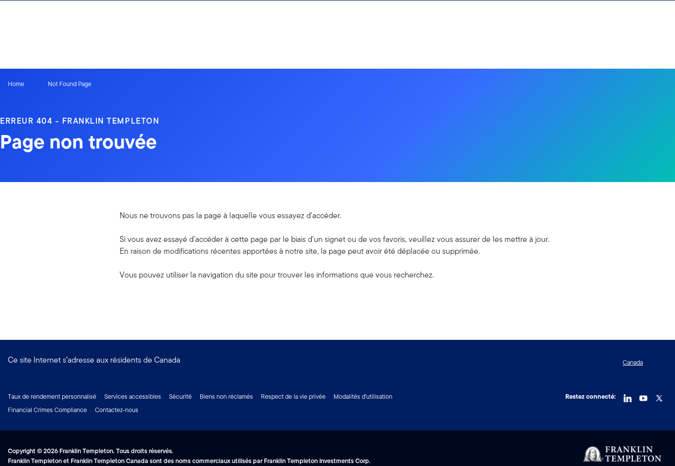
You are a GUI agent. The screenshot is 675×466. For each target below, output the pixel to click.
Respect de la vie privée (293, 396)
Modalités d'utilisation (363, 396)
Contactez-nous (116, 410)
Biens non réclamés (226, 396)
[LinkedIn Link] (627, 396)
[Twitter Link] (659, 396)
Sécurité (180, 396)
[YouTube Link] (643, 396)
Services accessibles (132, 396)
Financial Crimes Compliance (47, 410)
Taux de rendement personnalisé (52, 396)
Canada (633, 362)
